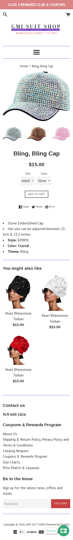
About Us (10, 434)
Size (27, 173)
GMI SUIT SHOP (35, 524)
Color (44, 173)
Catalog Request (16, 451)
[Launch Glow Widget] (63, 530)
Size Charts (11, 462)
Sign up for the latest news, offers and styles (33, 491)
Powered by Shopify (58, 524)
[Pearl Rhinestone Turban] (18, 292)
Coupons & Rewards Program (25, 456)
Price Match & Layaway (21, 467)
